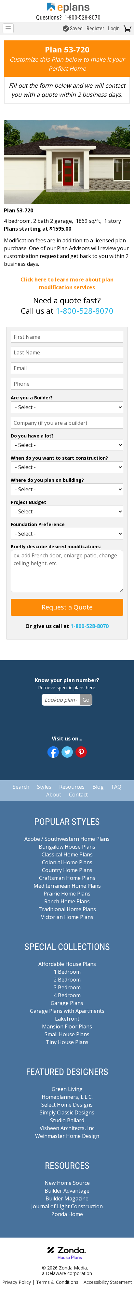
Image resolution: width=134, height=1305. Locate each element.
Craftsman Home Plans (67, 878)
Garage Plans (67, 1003)
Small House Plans (67, 1034)
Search (21, 786)
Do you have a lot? (32, 436)
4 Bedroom (67, 995)
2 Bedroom (67, 979)
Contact (78, 794)
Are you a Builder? (32, 397)
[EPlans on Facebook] (53, 752)
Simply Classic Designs (67, 1112)
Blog (98, 786)
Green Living (67, 1089)
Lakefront (67, 1018)
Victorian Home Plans (67, 917)
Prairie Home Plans (67, 893)
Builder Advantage (67, 1190)
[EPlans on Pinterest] (81, 752)
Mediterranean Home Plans (67, 885)
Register (95, 28)
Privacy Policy (16, 1282)
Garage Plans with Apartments (67, 1010)
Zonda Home (67, 1214)
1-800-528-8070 (82, 17)
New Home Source (67, 1182)
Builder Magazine (67, 1198)
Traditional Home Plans (67, 909)
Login (114, 28)
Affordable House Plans (67, 964)
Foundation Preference (38, 524)
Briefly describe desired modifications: (56, 546)
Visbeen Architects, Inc (67, 1128)
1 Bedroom (67, 971)
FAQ (116, 786)
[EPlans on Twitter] (67, 752)
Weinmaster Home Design (67, 1136)
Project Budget (28, 502)
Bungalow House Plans (67, 846)
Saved (76, 28)
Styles (44, 786)
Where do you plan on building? (47, 480)
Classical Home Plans (67, 854)
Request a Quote (67, 607)
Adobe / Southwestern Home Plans (67, 838)
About (53, 794)
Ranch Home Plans (67, 901)
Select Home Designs (67, 1104)
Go (86, 699)
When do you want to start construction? (59, 458)
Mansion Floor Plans (67, 1026)
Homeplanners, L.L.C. (67, 1096)
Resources (72, 786)
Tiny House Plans (67, 1042)
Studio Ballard (67, 1120)
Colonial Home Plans (67, 862)
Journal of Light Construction (67, 1206)
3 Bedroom (67, 987)
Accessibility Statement (108, 1282)
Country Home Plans (67, 870)
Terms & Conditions (57, 1282)
